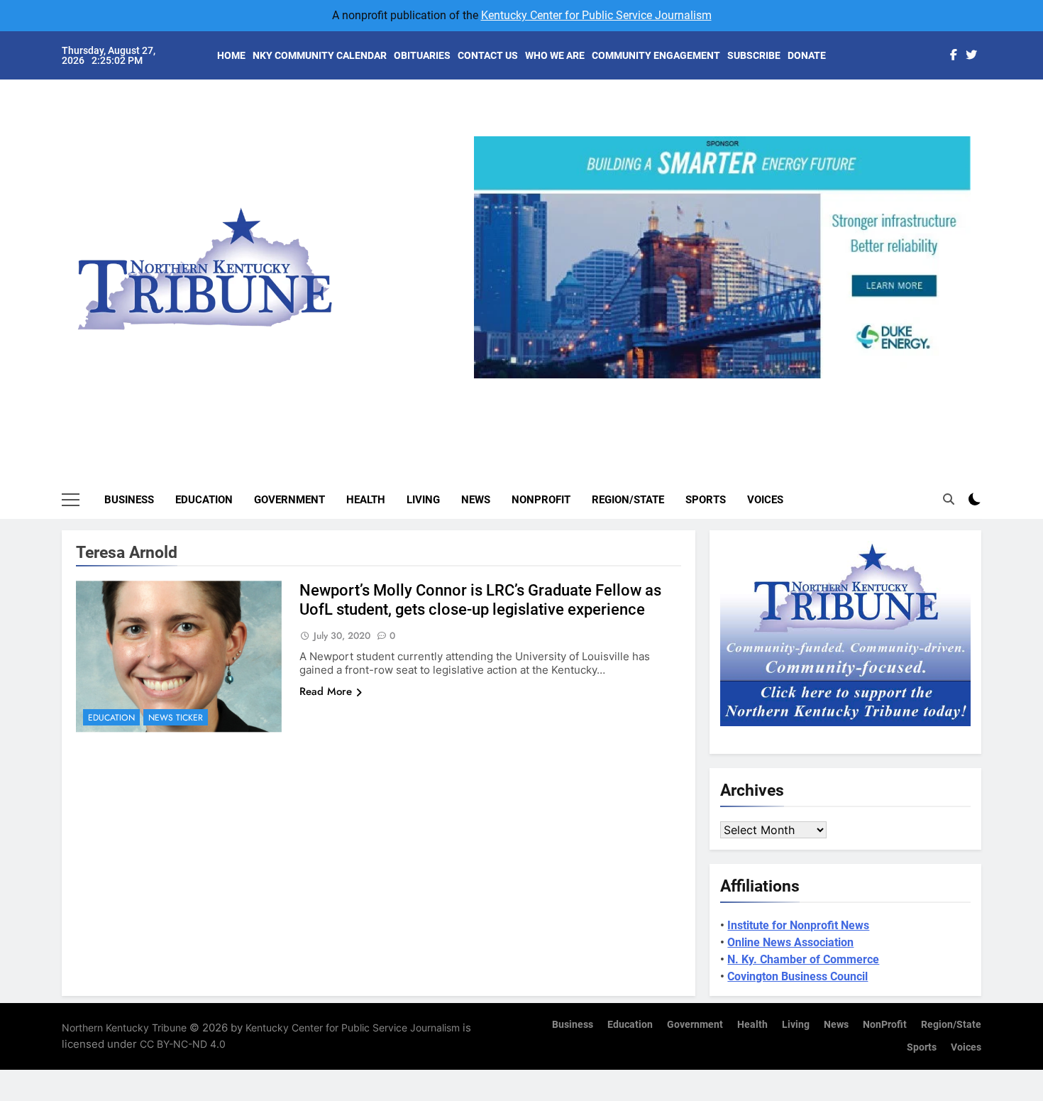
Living (423, 499)
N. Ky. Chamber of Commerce (803, 959)
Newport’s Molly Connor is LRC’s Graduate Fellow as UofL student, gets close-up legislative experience (480, 599)
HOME (231, 55)
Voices (765, 499)
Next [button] (954, 378)
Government (289, 499)
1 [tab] (675, 386)
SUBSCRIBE (753, 55)
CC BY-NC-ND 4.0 (183, 1044)
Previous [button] (490, 378)
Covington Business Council (797, 976)
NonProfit (541, 499)
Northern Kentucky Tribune (124, 1027)
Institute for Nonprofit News (798, 925)
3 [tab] (728, 386)
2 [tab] (701, 386)
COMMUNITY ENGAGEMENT (656, 55)
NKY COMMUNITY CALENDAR (320, 55)
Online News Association (790, 942)
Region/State (628, 499)
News (475, 499)
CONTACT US (488, 55)
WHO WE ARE (555, 55)
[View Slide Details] (722, 257)
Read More (325, 691)
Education (204, 499)
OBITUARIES (422, 55)
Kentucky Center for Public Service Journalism (596, 15)
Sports (705, 499)
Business (129, 499)
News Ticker (175, 717)
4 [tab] (754, 386)
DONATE (807, 55)
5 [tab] (780, 386)
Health (365, 499)
